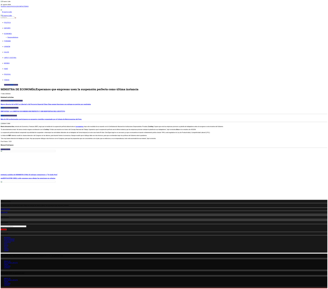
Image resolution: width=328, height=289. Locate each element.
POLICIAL (7, 74)
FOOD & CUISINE (9, 241)
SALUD (6, 52)
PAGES (6, 264)
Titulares (15, 85)
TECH (5, 247)
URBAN (6, 250)
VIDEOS (6, 80)
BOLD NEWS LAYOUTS (11, 263)
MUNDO (7, 63)
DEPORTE (7, 28)
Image (11, 85)
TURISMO (7, 41)
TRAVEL (6, 249)
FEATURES (7, 266)
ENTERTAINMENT (9, 239)
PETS (5, 244)
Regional (15, 100)
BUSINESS (7, 237)
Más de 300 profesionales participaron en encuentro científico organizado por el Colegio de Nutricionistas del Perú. (41, 119)
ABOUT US (7, 261)
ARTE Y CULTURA (10, 58)
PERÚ (6, 69)
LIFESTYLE (7, 242)
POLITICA (7, 22)
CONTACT (7, 268)
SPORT (6, 245)
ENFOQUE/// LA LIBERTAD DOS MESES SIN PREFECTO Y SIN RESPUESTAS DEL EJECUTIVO (33, 111)
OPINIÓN (7, 46)
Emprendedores (13, 37)
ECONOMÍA (8, 34)
